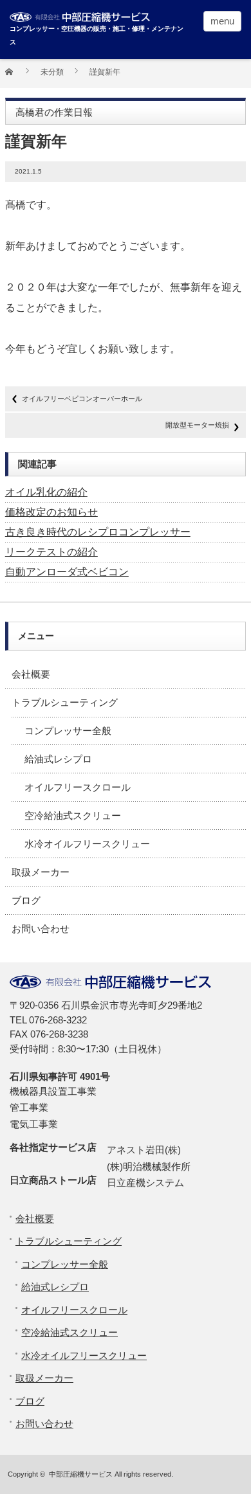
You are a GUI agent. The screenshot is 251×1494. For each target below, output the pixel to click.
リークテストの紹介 (51, 551)
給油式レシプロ (58, 758)
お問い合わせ (41, 928)
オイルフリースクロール (77, 787)
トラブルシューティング (65, 702)
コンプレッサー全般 (67, 730)
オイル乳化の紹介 (46, 492)
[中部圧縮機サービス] (97, 15)
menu (222, 20)
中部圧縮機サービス (81, 1474)
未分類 (52, 72)
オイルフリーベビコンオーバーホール (82, 398)
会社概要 (31, 674)
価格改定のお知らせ (51, 512)
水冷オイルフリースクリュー (87, 843)
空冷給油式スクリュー (72, 815)
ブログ (26, 900)
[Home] (16, 76)
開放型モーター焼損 (197, 425)
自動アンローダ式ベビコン (67, 571)
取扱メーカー (41, 872)
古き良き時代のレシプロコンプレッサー (98, 531)
